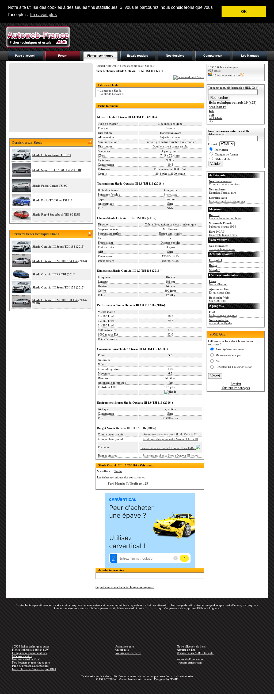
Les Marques (250, 55)
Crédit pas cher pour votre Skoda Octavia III (170, 438)
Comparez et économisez (224, 183)
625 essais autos (22, 656)
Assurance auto (124, 646)
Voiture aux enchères (128, 652)
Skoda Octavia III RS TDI (49, 274)
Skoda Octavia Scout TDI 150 (51, 155)
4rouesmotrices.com (189, 662)
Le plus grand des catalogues (227, 199)
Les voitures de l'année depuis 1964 (34, 668)
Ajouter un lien (186, 649)
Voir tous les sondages (236, 388)
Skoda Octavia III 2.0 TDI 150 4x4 (55, 300)
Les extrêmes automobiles (225, 216)
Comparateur (212, 55)
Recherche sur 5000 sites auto (195, 652)
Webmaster (151, 608)
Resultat (236, 384)
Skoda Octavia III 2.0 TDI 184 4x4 (55, 261)
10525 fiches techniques (223, 67)
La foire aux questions (223, 313)
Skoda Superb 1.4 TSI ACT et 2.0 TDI (56, 169)
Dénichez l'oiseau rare (222, 191)
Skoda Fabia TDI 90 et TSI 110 (52, 200)
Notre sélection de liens (191, 646)
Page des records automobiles (30, 665)
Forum (62, 55)
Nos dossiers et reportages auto (31, 662)
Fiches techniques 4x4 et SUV (30, 649)
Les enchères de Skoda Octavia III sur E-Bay (168, 448)
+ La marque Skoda (109, 90)
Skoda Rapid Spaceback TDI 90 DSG (56, 214)
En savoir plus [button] (43, 14)
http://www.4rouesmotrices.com (133, 679)
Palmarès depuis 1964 (222, 225)
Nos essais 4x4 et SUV (26, 659)
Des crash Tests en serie (223, 233)
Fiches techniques (100, 55)
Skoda (149, 65)
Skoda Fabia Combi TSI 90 (49, 185)
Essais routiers (137, 55)
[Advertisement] (170, 37)
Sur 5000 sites (219, 299)
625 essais (214, 70)
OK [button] (244, 11)
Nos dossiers (175, 55)
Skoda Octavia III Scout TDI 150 (53, 287)
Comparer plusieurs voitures (29, 652)
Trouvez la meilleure (222, 247)
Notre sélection (218, 282)
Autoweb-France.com (190, 659)
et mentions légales (220, 321)
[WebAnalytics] (137, 687)
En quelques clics (219, 291)
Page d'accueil (25, 55)
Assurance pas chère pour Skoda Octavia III (170, 434)
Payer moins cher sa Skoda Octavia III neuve (170, 455)
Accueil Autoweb (106, 65)
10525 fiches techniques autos (30, 646)
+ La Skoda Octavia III (111, 93)
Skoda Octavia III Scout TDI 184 (53, 246)
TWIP (173, 679)
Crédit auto (122, 649)
